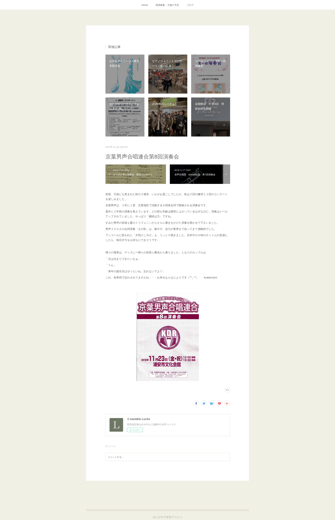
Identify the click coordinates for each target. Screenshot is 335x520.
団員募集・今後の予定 (167, 4)
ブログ (190, 4)
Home (145, 4)
